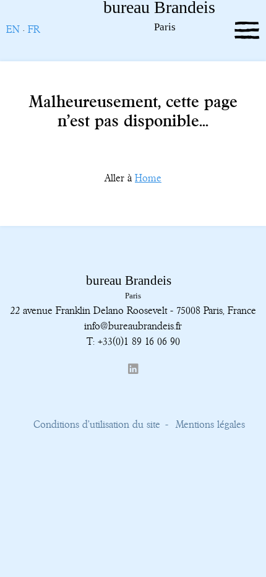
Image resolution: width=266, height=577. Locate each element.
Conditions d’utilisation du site (96, 424)
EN (13, 29)
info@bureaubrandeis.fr (133, 325)
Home (148, 177)
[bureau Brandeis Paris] (134, 29)
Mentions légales (210, 424)
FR (34, 29)
